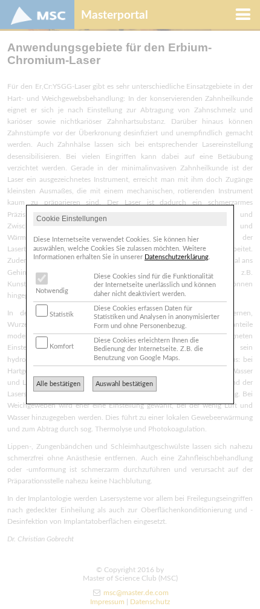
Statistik (61, 314)
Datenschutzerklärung (177, 257)
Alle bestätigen (58, 384)
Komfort (61, 346)
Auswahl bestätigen (124, 384)
